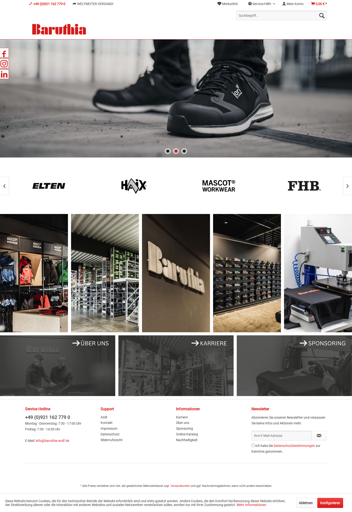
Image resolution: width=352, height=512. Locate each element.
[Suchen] (322, 15)
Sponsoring (184, 428)
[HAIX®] (48, 186)
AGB (104, 417)
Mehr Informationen (251, 505)
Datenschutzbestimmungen (294, 446)
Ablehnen (306, 503)
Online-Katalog (187, 434)
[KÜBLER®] (303, 186)
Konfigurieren (330, 503)
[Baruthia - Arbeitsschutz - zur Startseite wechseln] (59, 29)
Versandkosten (180, 486)
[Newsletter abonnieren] (319, 435)
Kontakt (107, 423)
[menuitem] (227, 4)
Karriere (182, 417)
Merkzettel (229, 4)
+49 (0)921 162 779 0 (47, 417)
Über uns (182, 423)
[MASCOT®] (133, 186)
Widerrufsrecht (112, 440)
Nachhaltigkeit (187, 440)
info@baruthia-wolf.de (52, 441)
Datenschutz (110, 434)
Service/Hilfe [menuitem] (262, 4)
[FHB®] (218, 186)
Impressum (109, 428)
